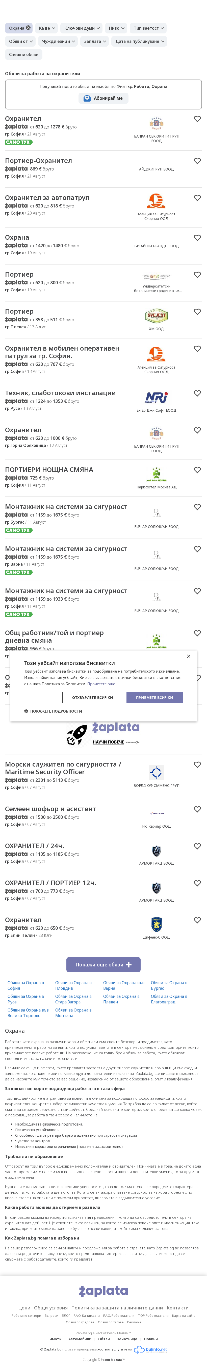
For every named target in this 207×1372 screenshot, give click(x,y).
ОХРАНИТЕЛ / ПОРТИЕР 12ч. (50, 882)
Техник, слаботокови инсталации (60, 392)
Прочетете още (101, 683)
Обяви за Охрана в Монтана (73, 1012)
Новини (151, 1339)
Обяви (104, 1339)
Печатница (127, 1339)
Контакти (178, 1308)
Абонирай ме (108, 98)
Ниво (114, 28)
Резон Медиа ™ (113, 1360)
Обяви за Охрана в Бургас (169, 985)
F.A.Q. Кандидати (87, 1315)
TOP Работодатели (153, 1315)
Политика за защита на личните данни (117, 1308)
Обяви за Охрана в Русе (26, 999)
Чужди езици (56, 41)
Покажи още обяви (99, 964)
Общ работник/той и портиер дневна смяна (54, 636)
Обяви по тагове (111, 1322)
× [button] (188, 656)
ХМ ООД (156, 328)
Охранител (23, 118)
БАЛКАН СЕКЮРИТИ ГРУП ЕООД (156, 138)
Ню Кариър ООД (156, 826)
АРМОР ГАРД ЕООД (156, 863)
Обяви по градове (80, 1322)
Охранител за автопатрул (47, 197)
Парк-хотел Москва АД (157, 487)
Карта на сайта (183, 1315)
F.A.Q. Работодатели (119, 1315)
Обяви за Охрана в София (26, 985)
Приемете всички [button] (154, 697)
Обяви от (18, 41)
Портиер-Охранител (38, 160)
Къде (44, 28)
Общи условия (51, 1308)
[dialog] (103, 686)
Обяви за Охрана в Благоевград (169, 999)
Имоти (55, 1339)
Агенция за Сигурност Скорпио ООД (156, 216)
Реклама (134, 1322)
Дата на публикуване (137, 41)
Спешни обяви (23, 54)
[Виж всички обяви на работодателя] (156, 131)
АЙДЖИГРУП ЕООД (156, 169)
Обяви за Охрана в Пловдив (73, 985)
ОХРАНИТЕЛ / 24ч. (34, 845)
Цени (24, 1308)
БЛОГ (66, 1315)
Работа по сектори (26, 1315)
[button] (53, 711)
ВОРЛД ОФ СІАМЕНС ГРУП (156, 785)
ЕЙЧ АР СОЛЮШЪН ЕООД (156, 526)
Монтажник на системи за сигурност (66, 506)
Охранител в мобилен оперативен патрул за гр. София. (62, 352)
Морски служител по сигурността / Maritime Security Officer (63, 767)
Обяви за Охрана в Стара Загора (73, 999)
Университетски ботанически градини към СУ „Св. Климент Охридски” (156, 291)
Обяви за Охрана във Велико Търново (28, 1012)
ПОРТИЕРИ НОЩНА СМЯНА (49, 469)
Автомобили (79, 1339)
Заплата (92, 41)
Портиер (19, 274)
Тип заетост (146, 28)
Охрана (16, 28)
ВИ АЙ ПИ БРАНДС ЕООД (156, 245)
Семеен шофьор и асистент (50, 808)
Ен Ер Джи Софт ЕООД (156, 410)
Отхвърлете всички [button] (92, 697)
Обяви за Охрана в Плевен (121, 999)
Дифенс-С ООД (156, 937)
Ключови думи (79, 28)
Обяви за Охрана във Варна (123, 985)
